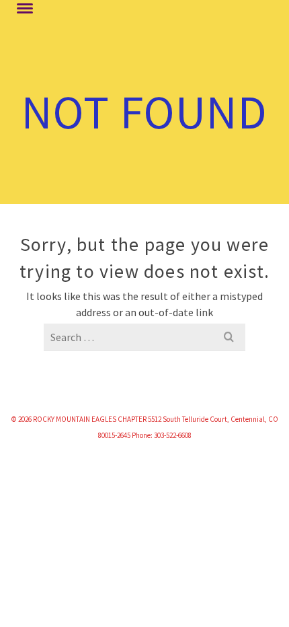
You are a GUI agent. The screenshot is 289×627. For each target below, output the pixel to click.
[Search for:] (144, 337)
